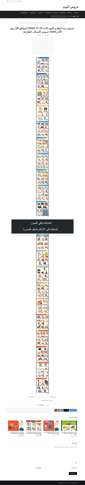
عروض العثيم (70, 12)
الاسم (76, 462)
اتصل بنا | (64, 482)
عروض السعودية (59, 22)
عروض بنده (76, 12)
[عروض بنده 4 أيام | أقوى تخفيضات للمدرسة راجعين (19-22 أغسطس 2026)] (51, 425)
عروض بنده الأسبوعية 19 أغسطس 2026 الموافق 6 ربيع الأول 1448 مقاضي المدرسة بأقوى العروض (34, 433)
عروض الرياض (63, 12)
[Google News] (41, 405)
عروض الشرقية (48, 12)
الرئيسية (64, 22)
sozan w (45, 35)
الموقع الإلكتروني (38, 467)
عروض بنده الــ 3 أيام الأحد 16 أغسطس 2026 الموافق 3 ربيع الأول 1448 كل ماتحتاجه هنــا (17, 433)
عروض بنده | (68, 482)
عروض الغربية (40, 12)
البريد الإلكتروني (74, 467)
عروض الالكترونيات (24, 12)
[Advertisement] (42, 46)
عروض (72, 482)
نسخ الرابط (35, 400)
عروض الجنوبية (33, 12)
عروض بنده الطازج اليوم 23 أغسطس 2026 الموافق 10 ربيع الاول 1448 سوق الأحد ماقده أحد (69, 433)
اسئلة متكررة (60, 482)
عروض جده (56, 12)
